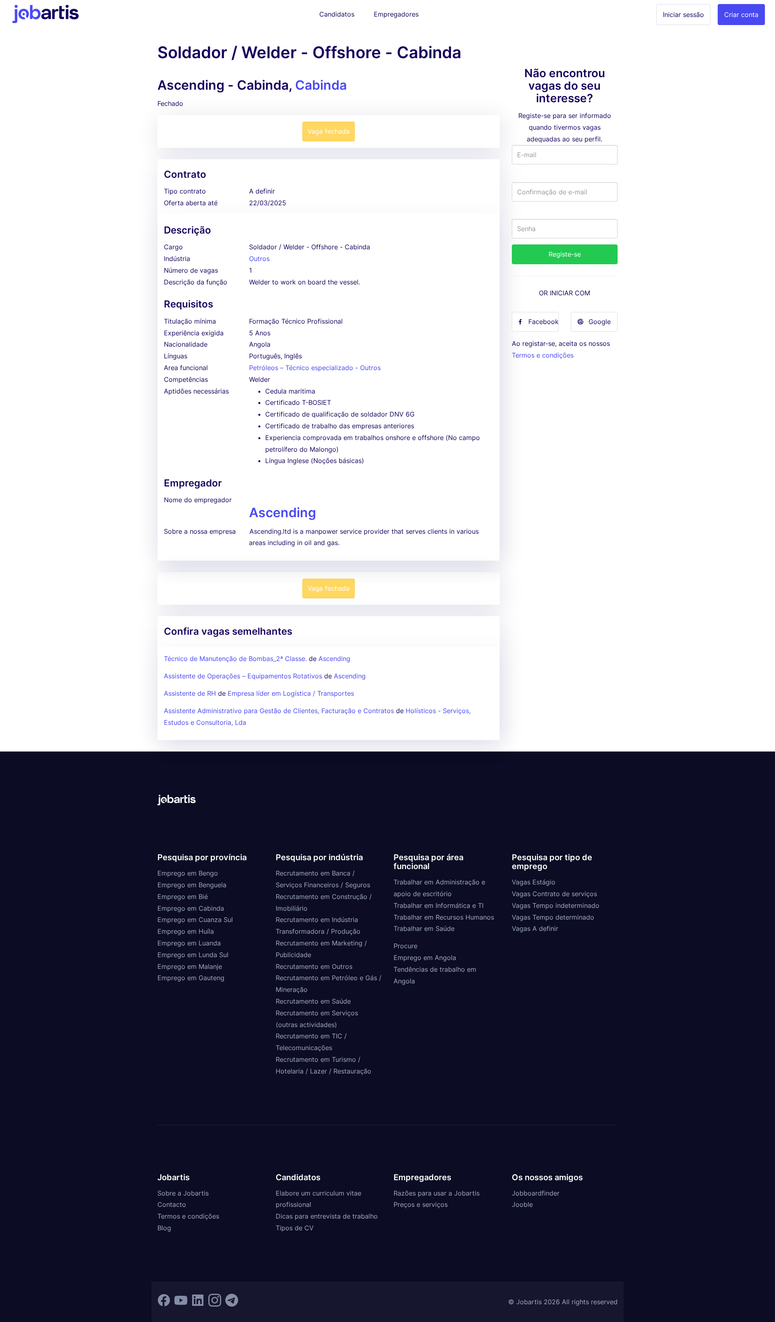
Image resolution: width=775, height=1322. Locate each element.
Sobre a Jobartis (183, 1193)
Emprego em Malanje (189, 966)
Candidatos (336, 14)
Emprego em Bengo (187, 873)
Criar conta (741, 15)
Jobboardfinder (535, 1193)
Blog (164, 1228)
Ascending (282, 512)
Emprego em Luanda (189, 943)
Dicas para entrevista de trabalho (327, 1216)
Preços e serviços (421, 1204)
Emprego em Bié (182, 897)
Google (600, 322)
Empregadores (396, 14)
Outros (259, 259)
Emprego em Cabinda (190, 908)
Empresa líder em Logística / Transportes (291, 693)
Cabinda (321, 85)
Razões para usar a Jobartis (437, 1193)
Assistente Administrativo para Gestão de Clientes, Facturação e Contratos (280, 711)
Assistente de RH (190, 693)
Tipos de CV (295, 1228)
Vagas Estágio (533, 882)
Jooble (522, 1204)
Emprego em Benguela (191, 885)
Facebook (543, 322)
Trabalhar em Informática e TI (439, 905)
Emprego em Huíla (185, 931)
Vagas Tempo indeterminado (555, 905)
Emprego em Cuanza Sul (195, 920)
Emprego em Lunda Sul (192, 955)
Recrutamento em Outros (314, 966)
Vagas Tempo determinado (553, 917)
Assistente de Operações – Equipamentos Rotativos (243, 676)
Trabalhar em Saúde (424, 928)
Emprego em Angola (425, 958)
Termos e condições (543, 355)
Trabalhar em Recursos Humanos (444, 917)
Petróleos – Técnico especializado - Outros (315, 368)
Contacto (171, 1204)
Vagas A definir (535, 928)
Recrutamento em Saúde (313, 1001)
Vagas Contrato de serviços (554, 894)
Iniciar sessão (683, 15)
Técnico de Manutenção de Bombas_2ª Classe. (235, 659)
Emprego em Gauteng (190, 978)
